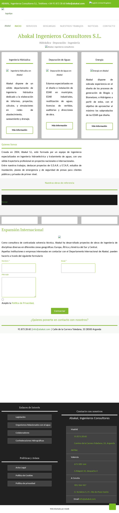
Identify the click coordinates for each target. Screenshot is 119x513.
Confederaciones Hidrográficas (29, 441)
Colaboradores (22, 433)
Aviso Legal (20, 468)
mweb (66, 509)
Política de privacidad (25, 483)
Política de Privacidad (22, 303)
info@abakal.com (41, 329)
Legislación (20, 417)
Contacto (109, 26)
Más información (19, 130)
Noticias (93, 26)
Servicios (31, 26)
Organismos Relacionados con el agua (32, 425)
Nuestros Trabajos (71, 26)
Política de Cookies (24, 475)
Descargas (49, 26)
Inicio (18, 26)
